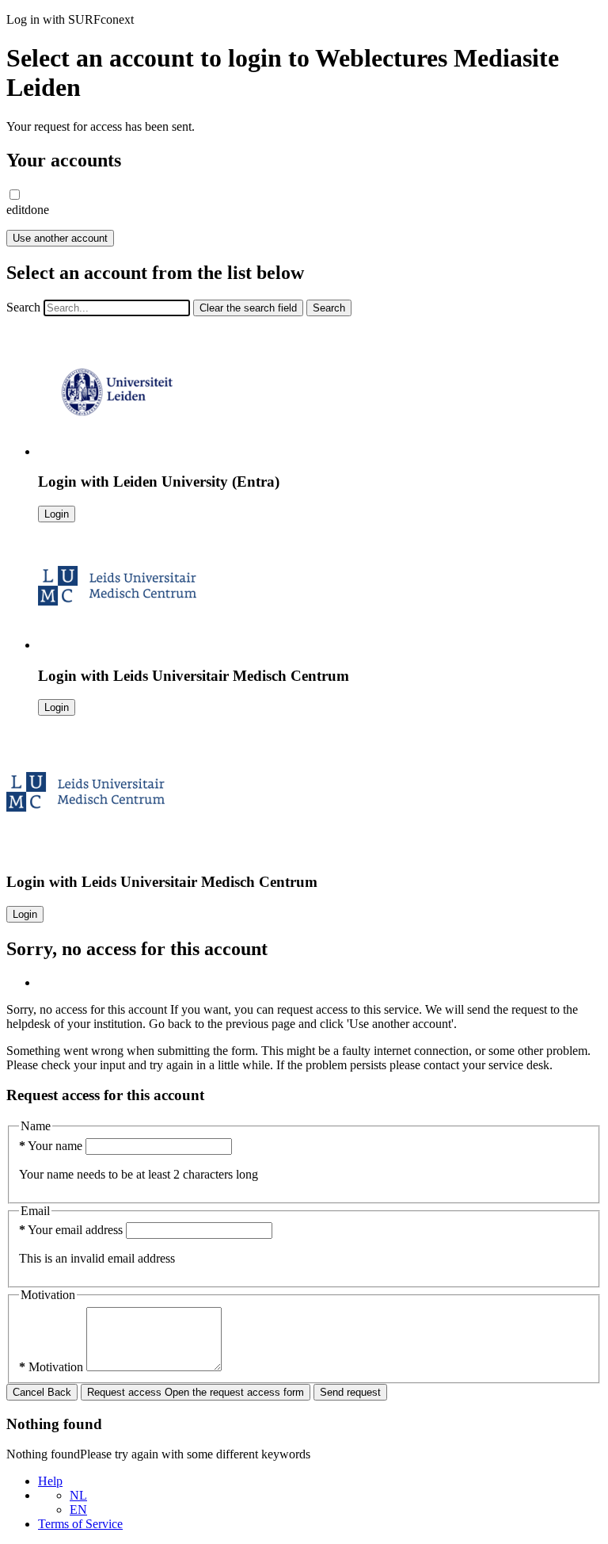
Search (23, 307)
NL (78, 1495)
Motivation (52, 1367)
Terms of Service (80, 1524)
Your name (52, 1145)
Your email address (72, 1229)
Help (50, 1481)
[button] (15, 194)
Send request (350, 1392)
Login (56, 514)
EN (78, 1509)
